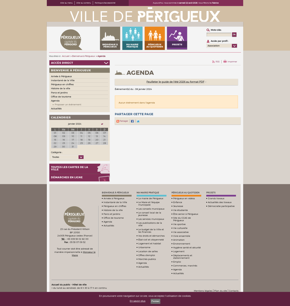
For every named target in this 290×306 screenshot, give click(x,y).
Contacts (233, 290)
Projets (210, 192)
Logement (178, 251)
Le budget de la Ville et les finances (151, 230)
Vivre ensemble (181, 236)
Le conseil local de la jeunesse (149, 213)
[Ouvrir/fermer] (79, 63)
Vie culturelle (180, 228)
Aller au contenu (83, 3)
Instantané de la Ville (115, 202)
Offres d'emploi (146, 255)
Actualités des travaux (220, 202)
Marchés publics (147, 259)
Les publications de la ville (150, 224)
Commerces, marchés (185, 265)
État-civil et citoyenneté (151, 239)
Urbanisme (144, 247)
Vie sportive (179, 224)
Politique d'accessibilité (105, 3)
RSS (218, 61)
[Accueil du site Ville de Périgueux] (145, 14)
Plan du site (220, 290)
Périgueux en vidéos (184, 198)
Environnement (181, 243)
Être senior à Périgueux (185, 214)
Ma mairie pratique (148, 192)
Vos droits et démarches (151, 235)
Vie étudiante (180, 210)
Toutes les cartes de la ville (69, 168)
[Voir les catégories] (81, 157)
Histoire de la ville (113, 210)
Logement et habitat (149, 243)
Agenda (108, 221)
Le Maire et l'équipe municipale (149, 203)
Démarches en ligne (67, 177)
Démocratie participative (221, 206)
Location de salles (148, 251)
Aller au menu (66, 3)
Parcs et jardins (112, 214)
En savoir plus (137, 301)
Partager (123, 121)
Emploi (177, 261)
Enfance (177, 202)
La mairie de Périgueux (150, 198)
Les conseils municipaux (151, 208)
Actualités (109, 225)
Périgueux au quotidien (186, 192)
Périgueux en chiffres (115, 206)
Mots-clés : (216, 30)
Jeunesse (178, 206)
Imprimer (232, 61)
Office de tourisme (114, 217)
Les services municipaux (151, 219)
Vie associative (181, 232)
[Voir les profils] (234, 46)
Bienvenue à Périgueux (115, 192)
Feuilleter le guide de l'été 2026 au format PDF (175, 81)
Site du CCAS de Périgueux (182, 219)
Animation (179, 239)
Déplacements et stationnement (182, 256)
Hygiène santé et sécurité (187, 247)
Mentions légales (203, 290)
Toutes (55, 157)
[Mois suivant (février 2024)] (101, 124)
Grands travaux (216, 198)
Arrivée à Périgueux (114, 198)
